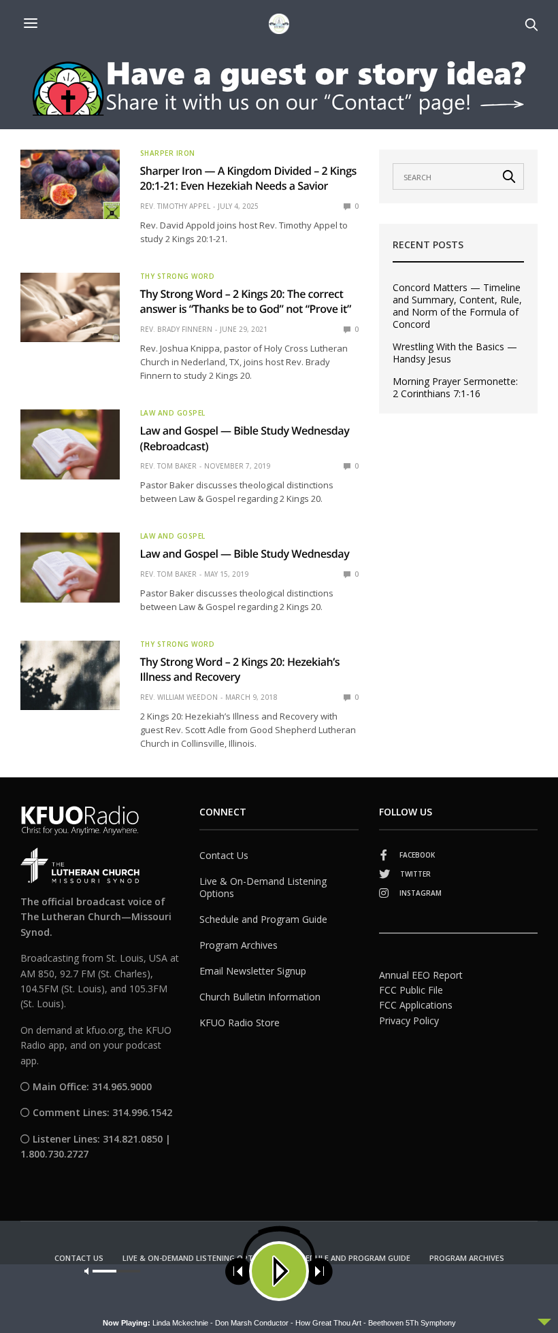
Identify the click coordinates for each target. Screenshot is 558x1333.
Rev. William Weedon (179, 697)
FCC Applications (416, 1004)
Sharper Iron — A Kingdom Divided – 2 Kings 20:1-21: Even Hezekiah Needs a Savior (248, 178)
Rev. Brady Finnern (176, 329)
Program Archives (238, 945)
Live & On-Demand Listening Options (263, 887)
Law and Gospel (173, 412)
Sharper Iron (167, 153)
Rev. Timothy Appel (175, 206)
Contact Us (223, 855)
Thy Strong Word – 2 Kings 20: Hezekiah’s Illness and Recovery (240, 669)
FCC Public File (411, 989)
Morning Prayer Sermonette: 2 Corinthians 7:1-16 (455, 387)
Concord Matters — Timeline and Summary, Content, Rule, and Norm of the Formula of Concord (457, 306)
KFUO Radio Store (239, 1022)
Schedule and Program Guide (263, 919)
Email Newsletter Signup (252, 970)
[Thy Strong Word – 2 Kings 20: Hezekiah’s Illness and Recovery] (70, 675)
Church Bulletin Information (260, 996)
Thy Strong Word (177, 276)
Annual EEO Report (421, 974)
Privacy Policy (409, 1020)
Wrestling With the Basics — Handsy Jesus (455, 353)
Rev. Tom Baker (168, 466)
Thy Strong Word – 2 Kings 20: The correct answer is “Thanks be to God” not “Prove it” (245, 301)
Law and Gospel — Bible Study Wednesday (245, 553)
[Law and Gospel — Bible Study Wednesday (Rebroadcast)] (70, 444)
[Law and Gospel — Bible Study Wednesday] (70, 567)
